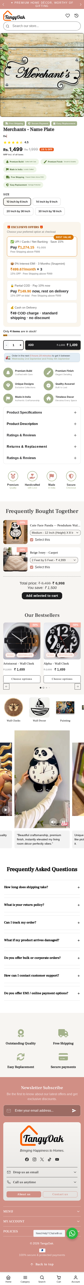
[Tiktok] (49, 1159)
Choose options (21, 679)
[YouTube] (57, 1159)
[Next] (36, 641)
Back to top (44, 1264)
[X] (42, 1159)
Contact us (60, 1194)
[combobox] (42, 26)
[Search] (7, 26)
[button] (67, 15)
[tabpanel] (42, 658)
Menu (8, 1211)
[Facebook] (27, 1159)
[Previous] (7, 641)
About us (23, 1194)
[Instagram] (34, 1159)
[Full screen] (78, 38)
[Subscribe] (74, 1110)
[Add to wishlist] (35, 654)
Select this (42, 539)
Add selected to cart (42, 596)
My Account (13, 1221)
